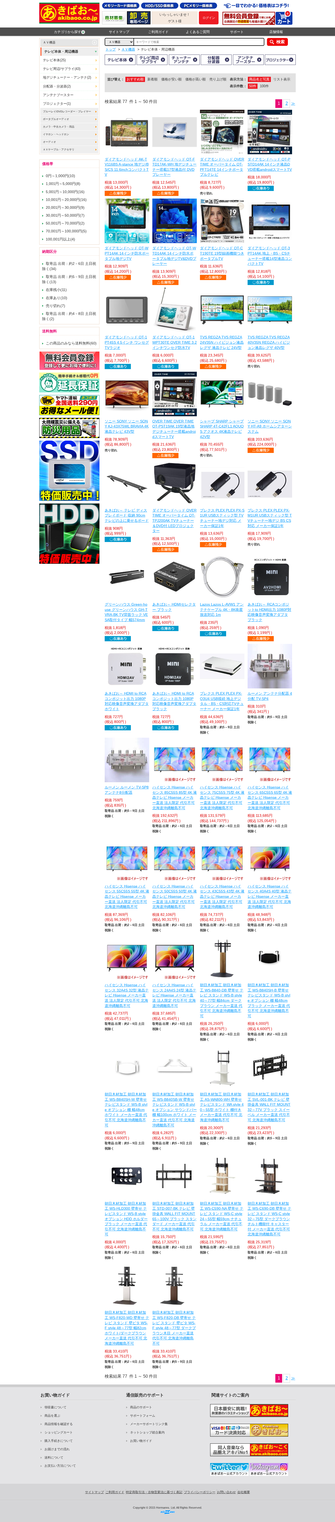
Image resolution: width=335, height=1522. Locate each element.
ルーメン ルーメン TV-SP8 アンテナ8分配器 (127, 790)
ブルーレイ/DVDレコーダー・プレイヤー (67, 111)
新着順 (152, 79)
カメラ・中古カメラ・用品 (58, 126)
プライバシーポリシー (199, 1492)
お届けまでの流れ (57, 1449)
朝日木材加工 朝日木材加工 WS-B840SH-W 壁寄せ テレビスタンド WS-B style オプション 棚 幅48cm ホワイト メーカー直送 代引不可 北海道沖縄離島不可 (126, 1109)
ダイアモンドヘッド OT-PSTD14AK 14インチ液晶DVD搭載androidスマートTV (270, 164)
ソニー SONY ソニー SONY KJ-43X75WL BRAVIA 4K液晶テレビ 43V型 (127, 426)
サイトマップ (119, 32)
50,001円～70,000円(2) (65, 223)
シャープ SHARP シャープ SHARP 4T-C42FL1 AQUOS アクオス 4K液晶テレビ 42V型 (222, 429)
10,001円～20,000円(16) (66, 200)
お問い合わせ (226, 1492)
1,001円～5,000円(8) (63, 184)
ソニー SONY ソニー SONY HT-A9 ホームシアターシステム (270, 426)
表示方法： (238, 79)
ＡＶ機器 (49, 42)
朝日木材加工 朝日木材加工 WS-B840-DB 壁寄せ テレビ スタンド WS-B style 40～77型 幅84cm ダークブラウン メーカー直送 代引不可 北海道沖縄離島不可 (221, 1000)
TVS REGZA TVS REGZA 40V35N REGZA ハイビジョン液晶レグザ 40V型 (269, 342)
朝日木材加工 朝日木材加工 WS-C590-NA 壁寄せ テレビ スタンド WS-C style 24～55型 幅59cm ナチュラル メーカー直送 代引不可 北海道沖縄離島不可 (221, 1216)
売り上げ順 (217, 79)
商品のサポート (141, 1407)
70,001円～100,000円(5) (66, 231)
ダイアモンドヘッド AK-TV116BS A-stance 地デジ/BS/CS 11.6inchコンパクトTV (127, 167)
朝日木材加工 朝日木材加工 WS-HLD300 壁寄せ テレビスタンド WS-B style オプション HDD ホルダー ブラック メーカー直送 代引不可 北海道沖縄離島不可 (126, 1218)
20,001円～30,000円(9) (65, 207)
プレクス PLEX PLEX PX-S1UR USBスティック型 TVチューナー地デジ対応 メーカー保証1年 (222, 518)
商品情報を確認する (58, 1424)
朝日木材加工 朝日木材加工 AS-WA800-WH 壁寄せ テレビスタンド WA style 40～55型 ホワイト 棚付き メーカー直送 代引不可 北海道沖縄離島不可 (222, 1107)
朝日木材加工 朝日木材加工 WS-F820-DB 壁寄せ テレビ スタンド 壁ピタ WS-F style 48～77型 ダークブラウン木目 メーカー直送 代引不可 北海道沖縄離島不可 (174, 1327)
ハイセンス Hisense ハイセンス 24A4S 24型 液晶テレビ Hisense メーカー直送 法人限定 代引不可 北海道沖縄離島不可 (174, 995)
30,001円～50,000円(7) (65, 215)
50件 (252, 86)
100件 (264, 86)
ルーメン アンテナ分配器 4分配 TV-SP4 (270, 696)
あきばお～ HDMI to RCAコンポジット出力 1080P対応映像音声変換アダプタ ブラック (174, 701)
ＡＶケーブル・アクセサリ (58, 149)
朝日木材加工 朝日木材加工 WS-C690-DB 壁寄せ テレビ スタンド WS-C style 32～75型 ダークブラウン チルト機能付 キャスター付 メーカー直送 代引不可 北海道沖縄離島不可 (269, 1218)
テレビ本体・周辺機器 (61, 51)
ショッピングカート (58, 1432)
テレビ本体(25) (54, 60)
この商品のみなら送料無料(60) (71, 343)
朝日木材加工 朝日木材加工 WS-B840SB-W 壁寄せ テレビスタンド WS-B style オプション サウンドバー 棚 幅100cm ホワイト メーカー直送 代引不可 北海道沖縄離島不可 (174, 1109)
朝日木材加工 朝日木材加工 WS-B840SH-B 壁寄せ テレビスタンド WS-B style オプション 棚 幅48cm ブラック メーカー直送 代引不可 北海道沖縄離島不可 (269, 1000)
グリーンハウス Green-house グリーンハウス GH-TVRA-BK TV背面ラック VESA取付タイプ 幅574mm (126, 612)
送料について (53, 1457)
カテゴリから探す (67, 32)
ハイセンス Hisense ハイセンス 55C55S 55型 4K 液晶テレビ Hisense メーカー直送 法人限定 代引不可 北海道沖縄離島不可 (127, 896)
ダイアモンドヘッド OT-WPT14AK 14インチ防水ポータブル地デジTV (127, 253)
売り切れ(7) (55, 306)
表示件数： (238, 86)
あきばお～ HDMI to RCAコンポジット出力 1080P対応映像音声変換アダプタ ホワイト (127, 701)
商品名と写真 (259, 79)
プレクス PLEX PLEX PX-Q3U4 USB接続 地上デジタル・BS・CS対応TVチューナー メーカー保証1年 (222, 701)
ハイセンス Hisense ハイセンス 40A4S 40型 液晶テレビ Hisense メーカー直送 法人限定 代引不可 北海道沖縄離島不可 (270, 896)
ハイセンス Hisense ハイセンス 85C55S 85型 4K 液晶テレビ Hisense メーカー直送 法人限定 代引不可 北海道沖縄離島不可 (174, 797)
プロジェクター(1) (57, 104)
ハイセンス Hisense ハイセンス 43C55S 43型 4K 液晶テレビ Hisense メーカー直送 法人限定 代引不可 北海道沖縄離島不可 (222, 896)
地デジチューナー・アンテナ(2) (67, 77)
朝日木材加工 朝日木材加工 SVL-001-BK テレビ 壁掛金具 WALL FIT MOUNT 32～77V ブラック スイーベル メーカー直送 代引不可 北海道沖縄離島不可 (269, 1107)
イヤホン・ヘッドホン (56, 134)
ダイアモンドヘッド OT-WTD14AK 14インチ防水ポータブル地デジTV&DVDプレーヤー (174, 256)
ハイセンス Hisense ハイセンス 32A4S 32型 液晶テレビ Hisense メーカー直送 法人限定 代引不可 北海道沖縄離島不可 (127, 995)
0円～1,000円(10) (60, 176)
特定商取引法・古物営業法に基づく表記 (154, 1492)
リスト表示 (281, 79)
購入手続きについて (58, 1441)
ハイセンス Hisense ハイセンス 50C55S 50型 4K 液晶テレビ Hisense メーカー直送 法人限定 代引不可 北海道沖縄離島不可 (174, 896)
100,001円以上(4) (60, 239)
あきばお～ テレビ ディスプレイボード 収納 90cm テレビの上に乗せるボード (127, 515)
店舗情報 (276, 32)
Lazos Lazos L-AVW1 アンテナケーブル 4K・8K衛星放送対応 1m (222, 609)
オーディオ (49, 141)
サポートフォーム (142, 1415)
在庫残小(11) (56, 290)
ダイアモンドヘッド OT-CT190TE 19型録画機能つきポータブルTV (222, 253)
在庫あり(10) (56, 298)
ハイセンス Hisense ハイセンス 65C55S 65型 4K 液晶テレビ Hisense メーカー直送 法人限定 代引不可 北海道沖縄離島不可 (270, 797)
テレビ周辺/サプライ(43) (61, 69)
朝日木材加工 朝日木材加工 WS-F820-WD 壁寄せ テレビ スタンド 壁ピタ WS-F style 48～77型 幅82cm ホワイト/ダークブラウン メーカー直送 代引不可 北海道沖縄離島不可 (127, 1327)
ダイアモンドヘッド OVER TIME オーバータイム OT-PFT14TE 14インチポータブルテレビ (222, 167)
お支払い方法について (60, 1466)
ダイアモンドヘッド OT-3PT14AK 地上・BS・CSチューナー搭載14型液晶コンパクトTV (270, 256)
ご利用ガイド (158, 32)
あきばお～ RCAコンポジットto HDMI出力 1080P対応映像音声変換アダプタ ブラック (269, 612)
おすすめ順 (135, 79)
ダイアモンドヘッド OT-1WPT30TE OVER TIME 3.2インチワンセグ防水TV (174, 342)
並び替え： (115, 79)
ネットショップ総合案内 (147, 1432)
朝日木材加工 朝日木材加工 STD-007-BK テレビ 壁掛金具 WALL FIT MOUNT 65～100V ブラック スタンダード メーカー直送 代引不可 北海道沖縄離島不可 (174, 1216)
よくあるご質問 (198, 32)
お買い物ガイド (141, 1441)
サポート (237, 32)
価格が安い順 (171, 79)
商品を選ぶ (52, 1415)
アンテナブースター (58, 95)
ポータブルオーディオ (56, 119)
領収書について (55, 1407)
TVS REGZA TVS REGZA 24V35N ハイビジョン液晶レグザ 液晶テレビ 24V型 (222, 342)
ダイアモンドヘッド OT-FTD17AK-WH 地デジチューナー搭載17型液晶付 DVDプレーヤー (174, 167)
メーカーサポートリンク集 (149, 1424)
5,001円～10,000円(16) (65, 192)
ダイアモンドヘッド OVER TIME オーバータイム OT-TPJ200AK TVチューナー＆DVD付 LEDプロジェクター (174, 520)
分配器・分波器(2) (57, 86)
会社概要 (243, 1492)
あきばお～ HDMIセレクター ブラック (174, 607)
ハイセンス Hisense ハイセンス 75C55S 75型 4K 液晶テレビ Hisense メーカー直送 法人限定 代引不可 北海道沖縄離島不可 (222, 797)
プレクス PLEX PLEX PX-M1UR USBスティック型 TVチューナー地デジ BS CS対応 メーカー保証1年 (270, 518)
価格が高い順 (195, 79)
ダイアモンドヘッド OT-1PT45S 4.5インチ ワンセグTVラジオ (127, 342)
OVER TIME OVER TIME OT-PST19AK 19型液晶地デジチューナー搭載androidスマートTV (174, 429)
